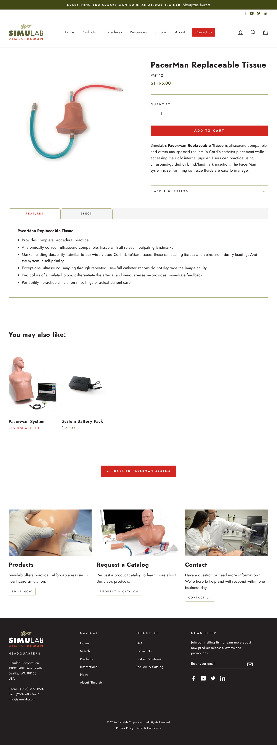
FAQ (139, 643)
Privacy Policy (125, 728)
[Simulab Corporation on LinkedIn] (222, 678)
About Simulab (91, 682)
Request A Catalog (150, 666)
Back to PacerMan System (142, 471)
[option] (138, 4)
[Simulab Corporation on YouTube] (203, 678)
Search (85, 651)
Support (161, 32)
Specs (86, 213)
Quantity (161, 104)
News (84, 674)
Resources (138, 32)
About (180, 32)
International (89, 666)
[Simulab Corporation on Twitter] (213, 678)
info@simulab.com (22, 699)
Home (69, 32)
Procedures (112, 32)
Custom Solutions (148, 659)
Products (89, 32)
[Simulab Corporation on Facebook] (193, 678)
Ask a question (171, 191)
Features (34, 213)
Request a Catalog (119, 591)
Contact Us (203, 32)
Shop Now (22, 591)
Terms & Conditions (148, 728)
